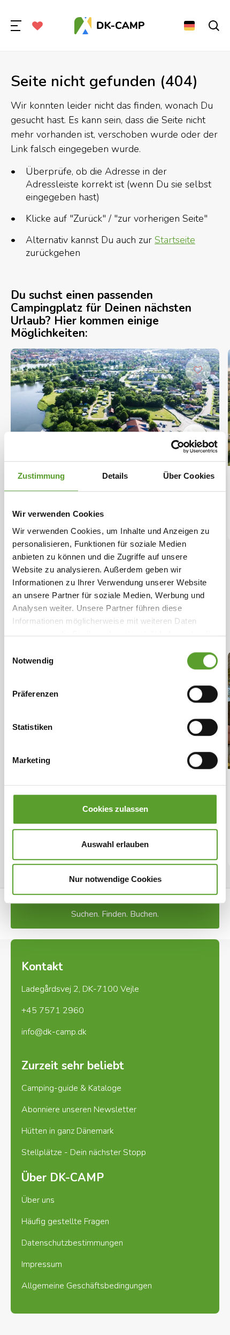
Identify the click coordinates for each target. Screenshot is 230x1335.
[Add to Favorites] (198, 370)
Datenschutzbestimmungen (72, 1243)
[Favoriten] (37, 26)
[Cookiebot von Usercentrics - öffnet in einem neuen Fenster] (171, 447)
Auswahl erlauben (115, 844)
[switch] (202, 694)
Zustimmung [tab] (41, 475)
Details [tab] (115, 475)
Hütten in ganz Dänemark (67, 1131)
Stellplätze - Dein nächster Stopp (83, 1152)
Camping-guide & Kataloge (71, 1088)
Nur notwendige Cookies (115, 879)
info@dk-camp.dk (54, 1032)
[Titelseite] (110, 26)
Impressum (41, 1264)
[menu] (16, 26)
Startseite (175, 239)
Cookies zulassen (115, 808)
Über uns (38, 1200)
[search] (214, 26)
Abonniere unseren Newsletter (78, 1109)
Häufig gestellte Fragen (65, 1221)
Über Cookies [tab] (188, 475)
